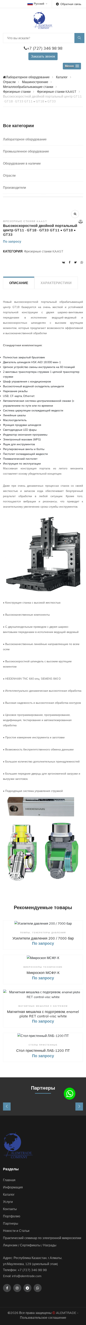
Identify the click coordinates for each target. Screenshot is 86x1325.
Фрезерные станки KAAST (56, 92)
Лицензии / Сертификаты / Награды (29, 1245)
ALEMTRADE (66, 1313)
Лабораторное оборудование (28, 77)
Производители (14, 187)
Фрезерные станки (17, 92)
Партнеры (10, 1223)
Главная (9, 1180)
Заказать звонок (43, 56)
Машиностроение (35, 82)
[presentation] (7, 1106)
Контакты (10, 1209)
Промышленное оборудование (26, 151)
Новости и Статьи (16, 1231)
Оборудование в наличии (22, 163)
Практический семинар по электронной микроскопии (42, 1238)
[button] (72, 66)
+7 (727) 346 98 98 (44, 48)
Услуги (8, 1202)
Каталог (62, 77)
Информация (13, 1187)
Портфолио (11, 1216)
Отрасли (9, 82)
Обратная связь (70, 4)
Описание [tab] (18, 283)
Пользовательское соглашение (43, 1318)
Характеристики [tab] (56, 283)
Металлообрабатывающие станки (28, 87)
